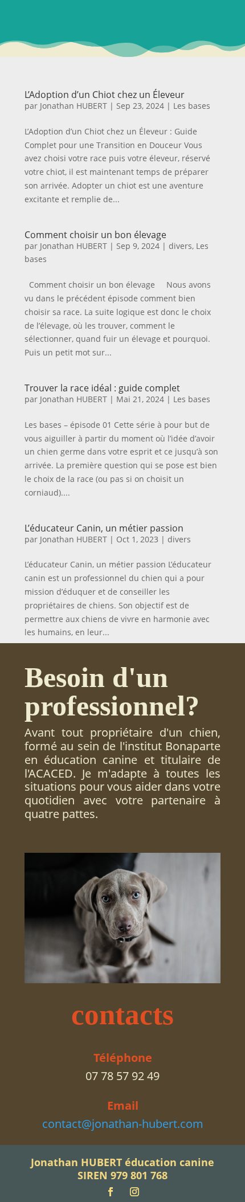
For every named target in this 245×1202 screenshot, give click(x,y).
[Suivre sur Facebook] (110, 1192)
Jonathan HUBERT (73, 105)
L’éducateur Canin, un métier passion (103, 528)
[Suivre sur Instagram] (134, 1192)
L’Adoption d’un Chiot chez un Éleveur (104, 94)
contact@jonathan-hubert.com (122, 1123)
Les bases (191, 105)
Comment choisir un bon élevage (95, 234)
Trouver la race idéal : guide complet (102, 388)
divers (180, 245)
